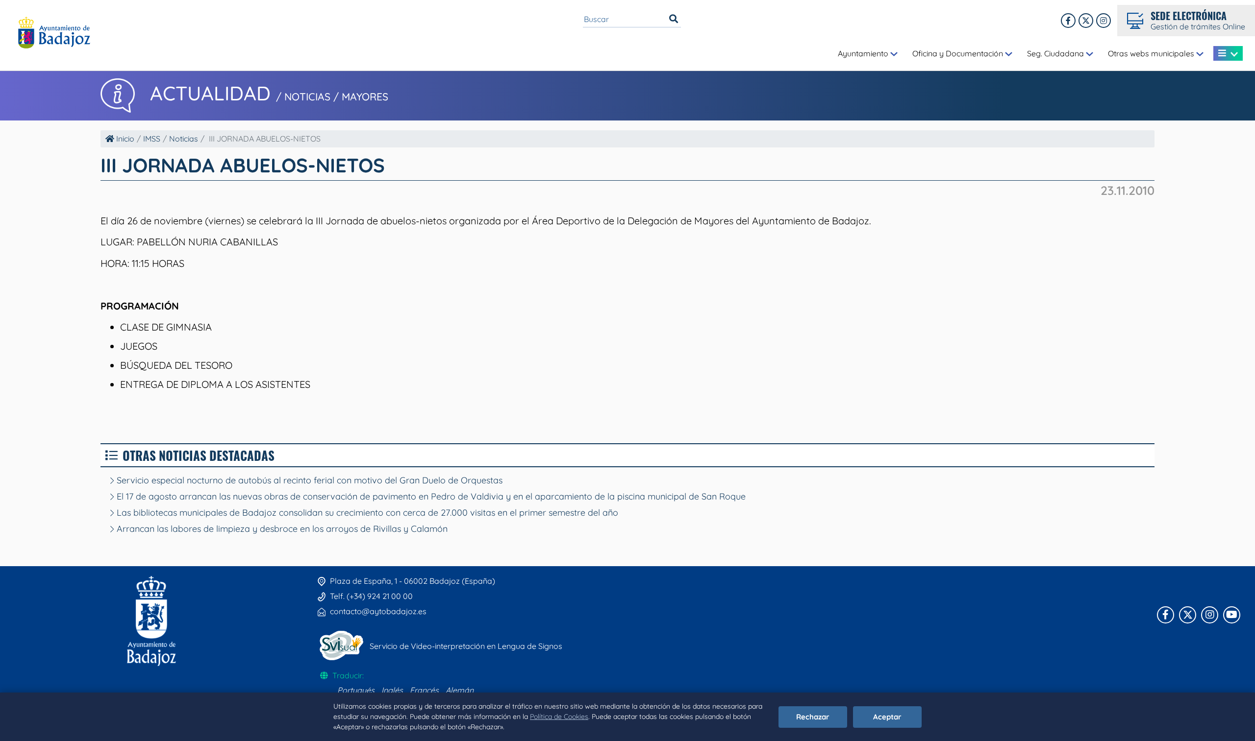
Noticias (183, 138)
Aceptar (887, 716)
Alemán (460, 690)
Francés (424, 690)
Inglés (392, 690)
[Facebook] (1068, 20)
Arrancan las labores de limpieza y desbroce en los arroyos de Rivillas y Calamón (281, 528)
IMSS (151, 138)
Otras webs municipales (1152, 53)
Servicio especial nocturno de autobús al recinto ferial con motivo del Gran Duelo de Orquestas (308, 480)
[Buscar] (673, 19)
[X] (1086, 20)
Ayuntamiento (864, 53)
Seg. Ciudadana (1056, 53)
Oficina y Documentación (958, 53)
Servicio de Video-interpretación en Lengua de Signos (466, 646)
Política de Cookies (559, 716)
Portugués (356, 690)
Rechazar (812, 716)
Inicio (124, 138)
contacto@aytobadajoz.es (378, 611)
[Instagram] (1103, 20)
